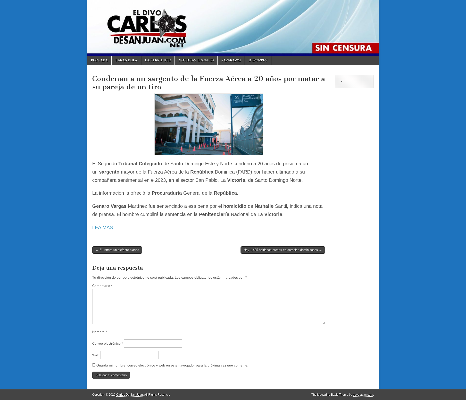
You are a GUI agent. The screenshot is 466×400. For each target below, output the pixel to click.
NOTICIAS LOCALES (196, 60)
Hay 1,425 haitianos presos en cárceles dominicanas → (283, 250)
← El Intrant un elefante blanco (117, 250)
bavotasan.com (363, 394)
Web (95, 355)
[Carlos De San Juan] (233, 28)
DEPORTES (258, 60)
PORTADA (99, 60)
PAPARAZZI (231, 60)
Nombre (99, 332)
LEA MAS (102, 227)
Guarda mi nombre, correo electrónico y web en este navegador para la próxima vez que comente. (172, 365)
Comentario (102, 286)
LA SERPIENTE (158, 60)
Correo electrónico (107, 343)
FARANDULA (126, 60)
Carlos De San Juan (129, 394)
